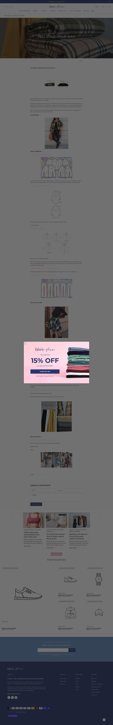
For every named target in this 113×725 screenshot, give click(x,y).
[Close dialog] (25, 343)
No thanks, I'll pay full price (45, 376)
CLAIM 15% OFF (45, 371)
